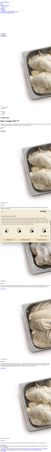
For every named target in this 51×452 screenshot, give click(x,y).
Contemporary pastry (12, 11)
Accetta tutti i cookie (41, 239)
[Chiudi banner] (49, 211)
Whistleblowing (3, 449)
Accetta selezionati (25, 239)
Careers (18, 449)
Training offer (3, 12)
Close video (3, 33)
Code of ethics (38, 448)
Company (2, 8)
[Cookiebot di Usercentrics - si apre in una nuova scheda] (41, 211)
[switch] (19, 231)
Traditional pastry (3, 11)
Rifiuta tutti (9, 239)
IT (0, 4)
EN (2, 4)
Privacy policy (31, 448)
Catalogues (8, 12)
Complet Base (3, 36)
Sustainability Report (12, 449)
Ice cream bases (3, 35)
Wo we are (4, 6)
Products (3, 10)
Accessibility (44, 448)
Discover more (3, 288)
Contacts (12, 12)
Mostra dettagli (43, 235)
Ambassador (2, 9)
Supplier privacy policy (37, 449)
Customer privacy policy (26, 449)
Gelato (17, 11)
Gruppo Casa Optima (4, 2)
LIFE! (4, 450)
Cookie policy (24, 448)
